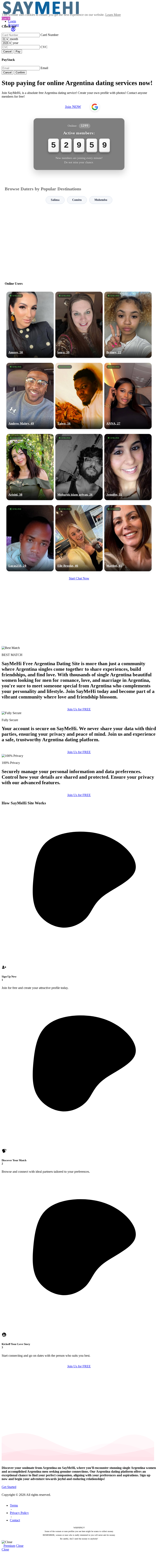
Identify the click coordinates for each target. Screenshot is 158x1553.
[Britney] (128, 325)
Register (13, 25)
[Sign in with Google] (94, 106)
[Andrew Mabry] (30, 396)
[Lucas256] (30, 538)
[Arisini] (30, 467)
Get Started (9, 1487)
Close (19, 1545)
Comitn (77, 199)
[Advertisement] (79, 241)
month (14, 39)
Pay (18, 51)
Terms (14, 1505)
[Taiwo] (79, 396)
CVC (44, 47)
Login (12, 21)
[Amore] (30, 325)
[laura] (79, 325)
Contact (15, 1520)
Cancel (7, 51)
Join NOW (73, 107)
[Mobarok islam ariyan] (79, 467)
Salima (55, 199)
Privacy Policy (19, 1513)
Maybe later (79, 813)
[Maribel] (128, 538)
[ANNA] (128, 396)
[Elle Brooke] (79, 538)
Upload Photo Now (80, 804)
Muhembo (100, 199)
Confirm (20, 72)
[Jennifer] (128, 467)
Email (44, 68)
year (15, 43)
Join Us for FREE (79, 709)
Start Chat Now (79, 578)
